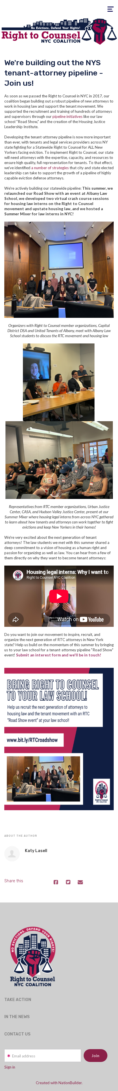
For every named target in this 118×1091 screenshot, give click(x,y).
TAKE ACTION (17, 999)
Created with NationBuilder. (59, 1082)
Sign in (9, 1067)
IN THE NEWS (17, 1016)
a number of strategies (50, 167)
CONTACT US (17, 1034)
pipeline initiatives (67, 116)
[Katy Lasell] (12, 853)
